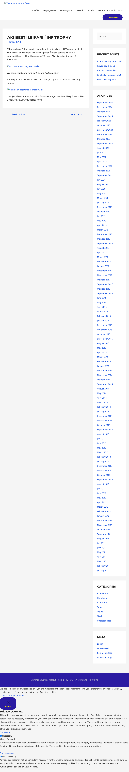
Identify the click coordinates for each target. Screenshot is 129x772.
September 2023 (105, 129)
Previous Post (17, 114)
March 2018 (102, 257)
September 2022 (105, 143)
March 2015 (102, 357)
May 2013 (101, 447)
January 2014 (103, 411)
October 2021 (103, 170)
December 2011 (104, 520)
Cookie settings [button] (8, 695)
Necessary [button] (5, 732)
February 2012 (104, 511)
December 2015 (104, 325)
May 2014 (101, 393)
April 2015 (102, 352)
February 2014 (104, 406)
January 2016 (103, 320)
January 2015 (103, 366)
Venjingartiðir (49, 10)
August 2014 (103, 388)
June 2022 (101, 152)
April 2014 (102, 397)
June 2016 (101, 297)
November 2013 (104, 420)
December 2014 (104, 370)
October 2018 (103, 238)
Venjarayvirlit (66, 10)
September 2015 (105, 338)
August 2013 (103, 434)
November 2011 (104, 525)
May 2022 (101, 157)
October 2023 (103, 125)
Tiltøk (99, 616)
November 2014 (104, 375)
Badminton (102, 593)
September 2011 (105, 534)
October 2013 (103, 425)
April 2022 (102, 161)
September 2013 (105, 429)
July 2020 (101, 188)
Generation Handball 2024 (110, 10)
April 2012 (102, 502)
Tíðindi (10, 41)
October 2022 (103, 139)
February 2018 (104, 261)
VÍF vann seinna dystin (107, 70)
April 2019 (102, 225)
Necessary (7, 735)
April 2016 (102, 307)
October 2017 (103, 279)
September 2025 (105, 102)
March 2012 (102, 506)
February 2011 (104, 565)
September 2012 (105, 479)
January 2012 (103, 515)
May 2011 (101, 552)
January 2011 (103, 570)
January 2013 (103, 461)
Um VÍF (90, 10)
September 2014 (105, 384)
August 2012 (103, 484)
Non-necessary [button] (7, 753)
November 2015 (104, 329)
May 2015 (101, 347)
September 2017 (105, 284)
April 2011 (102, 556)
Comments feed (104, 653)
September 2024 (105, 116)
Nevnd (80, 10)
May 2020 (101, 193)
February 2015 (104, 361)
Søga (99, 607)
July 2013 (101, 438)
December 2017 (104, 270)
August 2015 (103, 343)
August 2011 (103, 538)
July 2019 (101, 216)
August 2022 (103, 148)
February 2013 (104, 456)
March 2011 (102, 561)
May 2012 (101, 497)
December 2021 (104, 166)
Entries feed (103, 648)
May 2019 (101, 220)
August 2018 (103, 248)
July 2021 (101, 179)
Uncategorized (104, 620)
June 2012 (101, 493)
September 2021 (105, 175)
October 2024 (103, 111)
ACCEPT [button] (20, 695)
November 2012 (104, 470)
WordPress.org (104, 657)
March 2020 (102, 198)
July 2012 (101, 488)
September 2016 (105, 293)
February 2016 (104, 316)
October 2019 (103, 211)
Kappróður (102, 602)
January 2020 (103, 202)
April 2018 (102, 252)
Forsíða (35, 10)
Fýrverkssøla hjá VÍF (106, 65)
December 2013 (104, 416)
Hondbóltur (102, 598)
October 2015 (103, 334)
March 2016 (102, 311)
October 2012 (103, 475)
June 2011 (101, 547)
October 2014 (103, 379)
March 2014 (102, 402)
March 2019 (102, 229)
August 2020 (103, 184)
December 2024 (104, 107)
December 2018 (104, 234)
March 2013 (102, 452)
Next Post (76, 114)
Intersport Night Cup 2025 (109, 61)
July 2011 (101, 543)
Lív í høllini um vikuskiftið (109, 75)
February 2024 (104, 120)
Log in (100, 643)
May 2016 (101, 302)
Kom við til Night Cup (107, 79)
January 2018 (103, 266)
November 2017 (104, 275)
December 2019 (104, 207)
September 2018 (105, 243)
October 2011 (103, 529)
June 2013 (101, 443)
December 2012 (104, 466)
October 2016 (103, 288)
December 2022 (104, 134)
